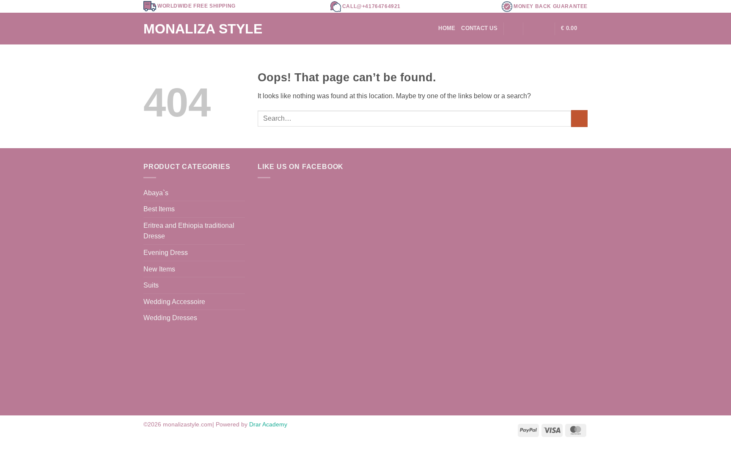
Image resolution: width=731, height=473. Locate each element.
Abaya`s (155, 192)
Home (446, 28)
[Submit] (579, 118)
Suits (151, 285)
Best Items (159, 209)
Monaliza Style (202, 29)
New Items (159, 269)
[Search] (513, 28)
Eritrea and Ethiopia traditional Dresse (188, 231)
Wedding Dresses (170, 317)
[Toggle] (240, 285)
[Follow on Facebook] (531, 28)
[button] (574, 28)
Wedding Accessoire (174, 301)
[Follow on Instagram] (542, 28)
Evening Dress (165, 252)
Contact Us (479, 28)
